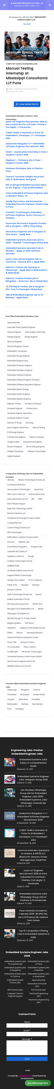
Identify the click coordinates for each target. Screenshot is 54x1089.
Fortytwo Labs (36, 546)
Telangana (19, 709)
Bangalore (25, 689)
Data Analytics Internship (35, 332)
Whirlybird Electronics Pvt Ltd (19, 666)
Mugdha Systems (14, 623)
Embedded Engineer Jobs (17, 360)
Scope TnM (11, 642)
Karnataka (36, 699)
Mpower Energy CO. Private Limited (21, 618)
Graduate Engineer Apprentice (19, 413)
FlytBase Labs (24, 542)
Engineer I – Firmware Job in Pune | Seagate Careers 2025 (24, 161)
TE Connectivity (13, 647)
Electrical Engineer (14, 341)
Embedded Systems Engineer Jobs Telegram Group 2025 (33, 778)
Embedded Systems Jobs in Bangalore (15, 968)
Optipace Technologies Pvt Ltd (32, 628)
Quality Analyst (13, 442)
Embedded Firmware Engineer (19, 365)
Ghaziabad (24, 694)
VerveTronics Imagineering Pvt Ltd (21, 661)
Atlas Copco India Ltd (16, 494)
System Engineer (14, 456)
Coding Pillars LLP (14, 523)
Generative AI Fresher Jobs (37, 984)
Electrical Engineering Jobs (39, 994)
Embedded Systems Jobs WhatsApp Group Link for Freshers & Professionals (33, 897)
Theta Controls (29, 647)
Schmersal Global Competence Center (22, 637)
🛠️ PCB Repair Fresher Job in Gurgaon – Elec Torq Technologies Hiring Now (26, 288)
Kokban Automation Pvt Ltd (18, 599)
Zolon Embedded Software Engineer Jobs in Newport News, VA (27, 194)
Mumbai (25, 704)
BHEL (40, 499)
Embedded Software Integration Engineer (24, 384)
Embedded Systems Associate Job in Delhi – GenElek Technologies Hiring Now (27, 241)
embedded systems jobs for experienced (15, 962)
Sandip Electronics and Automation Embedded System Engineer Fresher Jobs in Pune (27, 204)
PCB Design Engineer (15, 432)
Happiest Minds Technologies (19, 575)
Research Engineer (14, 446)
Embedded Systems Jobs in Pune (39, 962)
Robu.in (20, 632)
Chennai (36, 689)
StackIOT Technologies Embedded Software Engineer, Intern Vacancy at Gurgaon (25, 215)
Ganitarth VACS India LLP (17, 551)
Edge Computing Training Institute (22, 89)
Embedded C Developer (17, 351)
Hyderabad (23, 699)
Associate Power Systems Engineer (21, 327)
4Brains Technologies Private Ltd (31, 480)
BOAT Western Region (16, 503)
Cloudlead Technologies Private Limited (23, 518)
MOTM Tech (37, 604)
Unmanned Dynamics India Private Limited (24, 656)
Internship (29, 422)
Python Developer (37, 437)
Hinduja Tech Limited (15, 580)
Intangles (24, 585)
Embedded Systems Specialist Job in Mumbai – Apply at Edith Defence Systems (24, 251)
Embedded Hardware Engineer (20, 370)
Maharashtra (12, 704)
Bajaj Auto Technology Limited (19, 508)
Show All (27, 23)
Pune (9, 709)
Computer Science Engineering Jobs (22, 64)
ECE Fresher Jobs (38, 989)
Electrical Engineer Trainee (18, 346)
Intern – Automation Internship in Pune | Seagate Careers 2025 (27, 153)
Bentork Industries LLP (16, 513)
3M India (10, 480)
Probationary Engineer (16, 437)
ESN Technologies (14, 532)
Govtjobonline (24, 1075)
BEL (33, 499)
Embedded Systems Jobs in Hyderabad (39, 975)
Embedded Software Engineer (19, 375)
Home (27, 1070)
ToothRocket (12, 651)
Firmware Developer (33, 403)
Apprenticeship (13, 322)
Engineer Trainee (14, 403)
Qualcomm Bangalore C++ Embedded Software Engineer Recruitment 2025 (25, 145)
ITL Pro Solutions (35, 580)
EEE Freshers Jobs (15, 989)
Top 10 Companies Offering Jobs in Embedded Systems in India (33, 934)
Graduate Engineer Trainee (18, 418)
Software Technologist (37, 451)
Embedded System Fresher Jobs (15, 981)
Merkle (40, 608)
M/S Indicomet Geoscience (18, 604)
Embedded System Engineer (18, 394)
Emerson (11, 542)
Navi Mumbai (37, 704)
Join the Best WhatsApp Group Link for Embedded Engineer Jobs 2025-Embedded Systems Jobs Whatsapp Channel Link (33, 796)
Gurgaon (11, 699)
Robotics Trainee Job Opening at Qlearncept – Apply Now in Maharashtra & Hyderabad (26, 270)
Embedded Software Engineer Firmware (23, 380)
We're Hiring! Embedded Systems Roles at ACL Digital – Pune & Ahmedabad (26, 186)
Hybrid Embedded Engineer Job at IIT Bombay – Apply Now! (25, 296)
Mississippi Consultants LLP (18, 613)
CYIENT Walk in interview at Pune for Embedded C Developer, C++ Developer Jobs (26, 135)
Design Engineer (31, 337)
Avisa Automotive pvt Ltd (17, 499)
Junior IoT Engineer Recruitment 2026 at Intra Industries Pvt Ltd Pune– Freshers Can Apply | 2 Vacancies (26, 124)
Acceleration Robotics (16, 484)
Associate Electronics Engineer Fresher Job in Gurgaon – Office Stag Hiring (26, 224)
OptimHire (11, 628)
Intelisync (36, 585)
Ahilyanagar (12, 689)
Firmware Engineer (14, 408)
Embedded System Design (18, 389)
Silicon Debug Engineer (35, 446)
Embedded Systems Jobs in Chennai (15, 975)
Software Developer (15, 451)
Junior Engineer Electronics (18, 427)
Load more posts (28, 104)
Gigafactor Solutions (15, 556)
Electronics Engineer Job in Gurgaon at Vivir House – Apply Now (26, 233)
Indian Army (12, 585)
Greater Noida (39, 694)
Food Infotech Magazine (17, 546)
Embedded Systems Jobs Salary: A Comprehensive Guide (33, 762)
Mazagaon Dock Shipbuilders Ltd (20, 608)
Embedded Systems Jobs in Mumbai (39, 968)
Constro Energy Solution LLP (18, 527)
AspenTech (38, 489)
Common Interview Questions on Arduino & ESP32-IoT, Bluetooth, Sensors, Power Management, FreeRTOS (33, 855)
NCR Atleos (29, 623)
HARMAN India (13, 566)
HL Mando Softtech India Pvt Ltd (20, 570)
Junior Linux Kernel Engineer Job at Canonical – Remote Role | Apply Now (25, 260)
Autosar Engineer (14, 332)
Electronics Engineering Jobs (39, 1001)
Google (31, 556)
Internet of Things (14, 422)
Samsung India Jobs (34, 632)
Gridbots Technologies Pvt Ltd (19, 561)
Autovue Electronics (37, 494)
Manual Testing (39, 427)
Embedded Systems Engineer (19, 399)
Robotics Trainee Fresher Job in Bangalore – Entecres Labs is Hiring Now (27, 279)
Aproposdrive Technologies (18, 489)
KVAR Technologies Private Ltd (19, 594)
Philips (10, 632)
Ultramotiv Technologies (32, 651)
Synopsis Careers (27, 642)
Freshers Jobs (31, 408)
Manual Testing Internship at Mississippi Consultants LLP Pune (27, 75)
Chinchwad (11, 694)
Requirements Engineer (32, 442)
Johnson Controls (14, 589)
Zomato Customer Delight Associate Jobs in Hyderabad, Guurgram (25, 178)
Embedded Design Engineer (18, 356)
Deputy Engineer (14, 337)
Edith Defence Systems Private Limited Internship (22, 537)
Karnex (38, 594)
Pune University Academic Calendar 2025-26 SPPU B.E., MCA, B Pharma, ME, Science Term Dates (33, 915)
